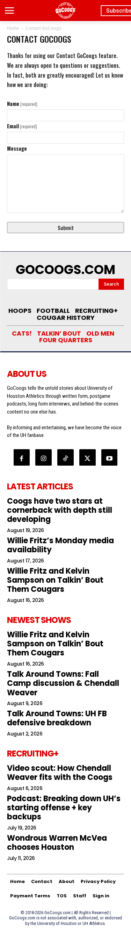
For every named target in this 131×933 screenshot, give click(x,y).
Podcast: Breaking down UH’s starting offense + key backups (64, 808)
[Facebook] (22, 457)
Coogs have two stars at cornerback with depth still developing (59, 510)
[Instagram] (43, 457)
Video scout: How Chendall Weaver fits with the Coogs (59, 773)
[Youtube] (109, 457)
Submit (66, 227)
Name (22, 103)
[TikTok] (65, 457)
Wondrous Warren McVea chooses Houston (57, 843)
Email (22, 126)
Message (17, 148)
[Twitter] (87, 457)
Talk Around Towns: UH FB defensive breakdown (57, 718)
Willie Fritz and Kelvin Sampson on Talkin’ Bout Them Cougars (55, 580)
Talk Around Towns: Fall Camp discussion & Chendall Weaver (63, 683)
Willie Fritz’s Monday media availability (60, 545)
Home (13, 28)
